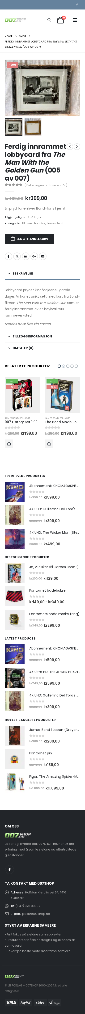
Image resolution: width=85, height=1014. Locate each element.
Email (43, 256)
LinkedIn (26, 256)
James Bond (55, 223)
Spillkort (25, 418)
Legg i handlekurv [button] (9, 443)
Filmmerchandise (33, 223)
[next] (77, 146)
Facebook (8, 256)
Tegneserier (67, 418)
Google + (34, 256)
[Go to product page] (15, 492)
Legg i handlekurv (32, 239)
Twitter (17, 256)
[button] (49, 20)
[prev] (70, 146)
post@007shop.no (36, 913)
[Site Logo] (15, 20)
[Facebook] (76, 4)
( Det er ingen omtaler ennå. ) (46, 185)
